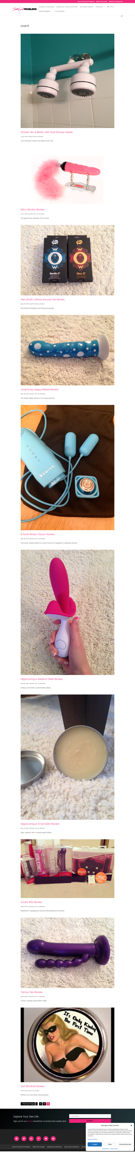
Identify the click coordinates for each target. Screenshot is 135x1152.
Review (41, 136)
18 (44, 1104)
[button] (131, 1125)
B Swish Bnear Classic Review (38, 534)
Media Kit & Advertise (116, 1)
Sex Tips (110, 7)
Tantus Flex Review (32, 992)
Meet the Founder (101, 1)
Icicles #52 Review (31, 902)
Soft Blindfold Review (33, 1086)
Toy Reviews (59, 11)
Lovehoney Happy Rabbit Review (39, 389)
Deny (110, 1144)
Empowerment (44, 11)
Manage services (92, 1139)
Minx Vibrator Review (33, 209)
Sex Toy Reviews (39, 214)
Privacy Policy (114, 1148)
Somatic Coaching (46, 7)
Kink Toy (31, 1091)
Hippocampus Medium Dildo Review (42, 679)
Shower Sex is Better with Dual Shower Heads (47, 132)
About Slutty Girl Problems (86, 1)
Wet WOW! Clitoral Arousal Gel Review (43, 299)
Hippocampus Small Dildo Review (40, 824)
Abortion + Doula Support (67, 7)
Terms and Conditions (71, 1147)
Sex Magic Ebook (86, 7)
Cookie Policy (105, 1148)
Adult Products (33, 136)
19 (48, 1104)
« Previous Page (28, 1104)
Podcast (99, 7)
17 (40, 1104)
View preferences (125, 1144)
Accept (94, 1144)
